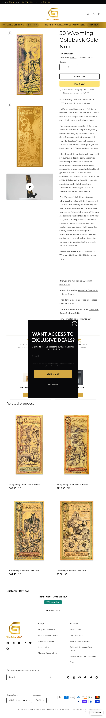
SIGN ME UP (53, 374)
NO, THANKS (53, 384)
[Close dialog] (74, 323)
